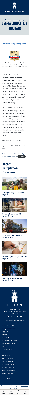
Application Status (7, 361)
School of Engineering (14, 11)
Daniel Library (6, 355)
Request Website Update (9, 340)
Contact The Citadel (8, 326)
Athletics (4, 335)
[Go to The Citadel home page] (14, 5)
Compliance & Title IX (8, 343)
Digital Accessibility (8, 367)
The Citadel (11, 320)
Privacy (4, 346)
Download (21, 157)
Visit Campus (6, 337)
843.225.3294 (14, 313)
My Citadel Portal (7, 349)
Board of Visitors (7, 379)
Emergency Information (9, 329)
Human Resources (7, 373)
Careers (4, 376)
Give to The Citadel (7, 358)
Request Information (8, 364)
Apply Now (5, 332)
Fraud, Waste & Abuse (8, 370)
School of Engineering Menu (15, 43)
